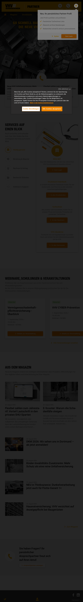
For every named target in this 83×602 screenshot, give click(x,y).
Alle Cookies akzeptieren (52, 109)
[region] (41, 100)
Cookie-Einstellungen (31, 109)
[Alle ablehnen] (70, 89)
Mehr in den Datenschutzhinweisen (41, 103)
